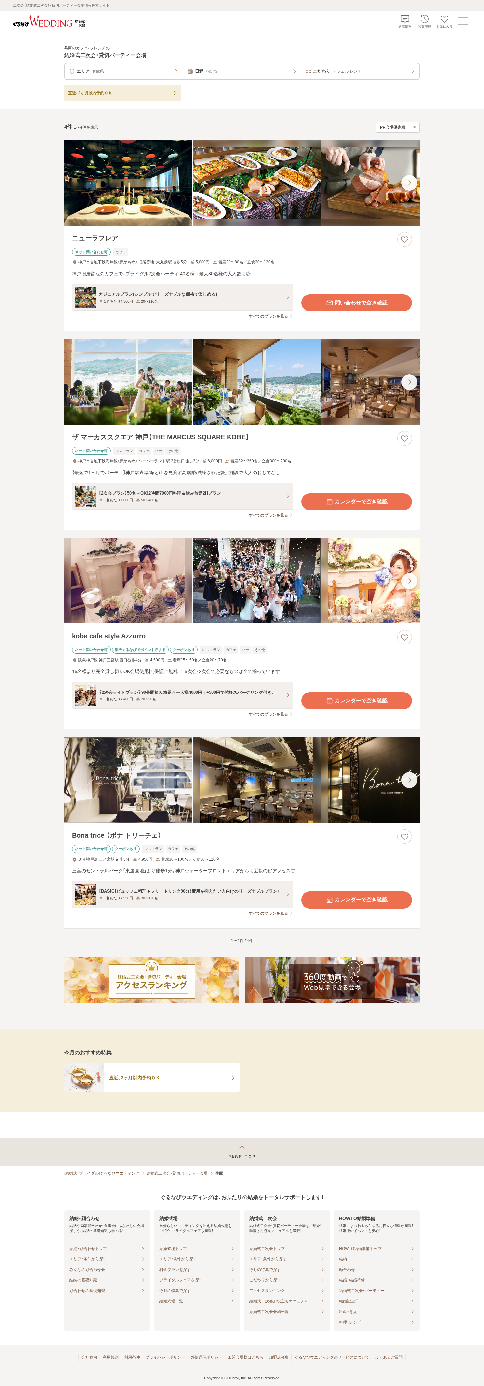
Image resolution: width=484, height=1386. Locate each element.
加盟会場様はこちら (245, 1357)
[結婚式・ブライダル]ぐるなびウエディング (101, 1173)
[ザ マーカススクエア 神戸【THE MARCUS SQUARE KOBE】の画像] (242, 382)
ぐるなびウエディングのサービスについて (331, 1357)
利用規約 (111, 1357)
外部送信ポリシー (206, 1357)
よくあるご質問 (389, 1357)
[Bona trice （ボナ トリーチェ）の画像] (242, 779)
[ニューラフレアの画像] (242, 183)
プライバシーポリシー (165, 1357)
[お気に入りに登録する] (404, 239)
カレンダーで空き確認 (361, 501)
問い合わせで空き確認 (361, 302)
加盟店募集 (279, 1357)
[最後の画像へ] (409, 183)
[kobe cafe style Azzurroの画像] (242, 580)
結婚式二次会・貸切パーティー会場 (177, 1173)
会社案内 (89, 1357)
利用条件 (132, 1357)
